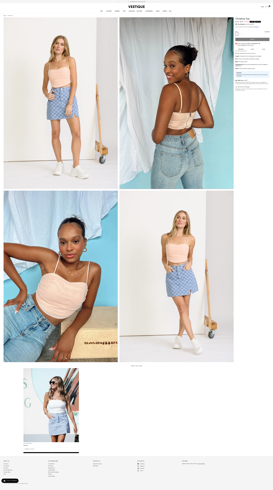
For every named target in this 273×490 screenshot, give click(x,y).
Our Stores (6, 466)
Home (5, 15)
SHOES (157, 11)
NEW (101, 11)
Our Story (6, 463)
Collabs (50, 474)
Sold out (51, 452)
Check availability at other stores (246, 45)
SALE (170, 11)
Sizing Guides (51, 470)
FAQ (5, 474)
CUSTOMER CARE (53, 461)
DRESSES (117, 11)
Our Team (6, 468)
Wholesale (95, 466)
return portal (201, 463)
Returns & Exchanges (53, 472)
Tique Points (51, 463)
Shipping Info (51, 468)
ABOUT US (6, 461)
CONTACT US (96, 461)
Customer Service (97, 463)
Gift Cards (50, 466)
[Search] (266, 7)
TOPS (124, 11)
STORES (165, 11)
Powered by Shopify (23, 483)
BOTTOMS (139, 11)
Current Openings (8, 470)
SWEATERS (132, 11)
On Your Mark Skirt (27, 443)
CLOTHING (109, 11)
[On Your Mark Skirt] (51, 405)
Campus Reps (7, 472)
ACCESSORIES (149, 11)
